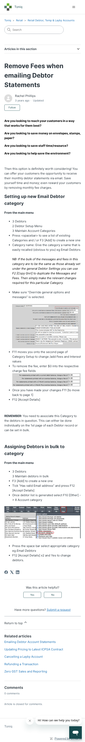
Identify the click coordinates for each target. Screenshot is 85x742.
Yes (32, 594)
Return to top (14, 623)
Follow (12, 107)
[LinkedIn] (17, 572)
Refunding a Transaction (21, 664)
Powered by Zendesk (68, 738)
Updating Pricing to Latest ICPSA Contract (33, 649)
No (52, 594)
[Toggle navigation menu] (74, 7)
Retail (19, 20)
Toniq (7, 20)
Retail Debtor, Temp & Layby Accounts (51, 20)
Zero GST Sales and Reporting (25, 671)
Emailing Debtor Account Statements (30, 642)
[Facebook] (6, 572)
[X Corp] (12, 572)
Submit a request (59, 610)
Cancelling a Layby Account (23, 656)
